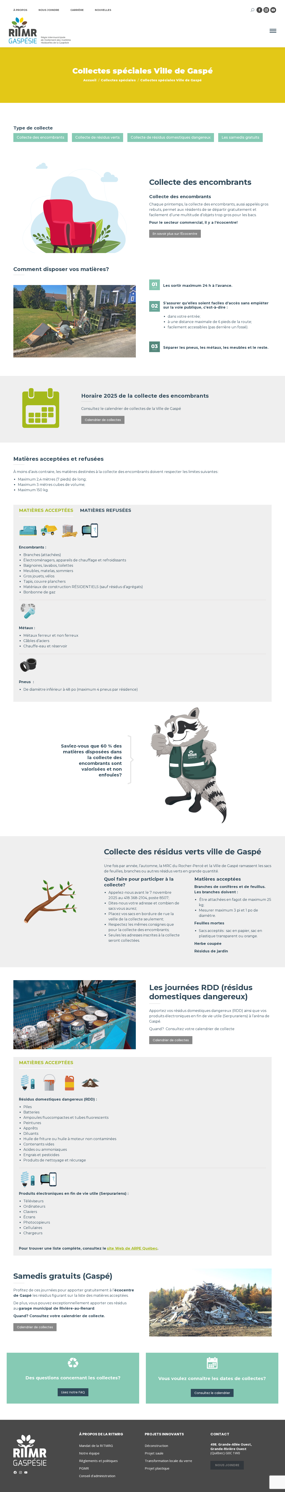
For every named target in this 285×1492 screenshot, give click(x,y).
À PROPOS (20, 10)
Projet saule (154, 1453)
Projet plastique (157, 1468)
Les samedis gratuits (240, 137)
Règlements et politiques (98, 1460)
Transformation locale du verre (168, 1460)
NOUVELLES (103, 10)
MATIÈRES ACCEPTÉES (46, 510)
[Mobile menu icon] (273, 30)
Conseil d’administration (97, 1476)
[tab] (46, 511)
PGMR (84, 1468)
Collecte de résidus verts (97, 137)
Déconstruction (156, 1445)
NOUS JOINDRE (49, 10)
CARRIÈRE (77, 10)
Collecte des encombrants (40, 137)
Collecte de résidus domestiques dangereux (171, 137)
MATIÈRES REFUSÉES (105, 510)
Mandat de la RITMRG (96, 1445)
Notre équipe (89, 1453)
